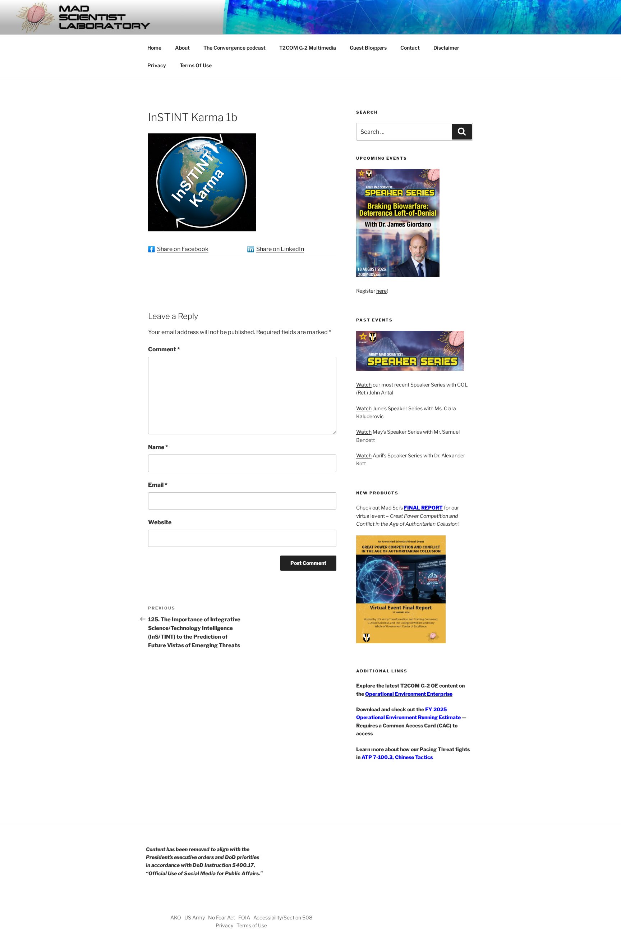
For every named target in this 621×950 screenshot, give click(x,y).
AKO (175, 917)
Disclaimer (446, 48)
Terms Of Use (196, 65)
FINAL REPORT (423, 507)
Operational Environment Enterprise (408, 694)
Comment (164, 349)
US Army (194, 917)
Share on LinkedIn (280, 249)
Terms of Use (251, 925)
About (182, 48)
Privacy (156, 65)
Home (154, 48)
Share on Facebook (182, 249)
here (381, 291)
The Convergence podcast (234, 48)
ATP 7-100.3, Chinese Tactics (397, 757)
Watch (364, 385)
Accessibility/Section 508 (282, 917)
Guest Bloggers (368, 48)
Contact (410, 48)
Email (157, 484)
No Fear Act (221, 917)
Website (159, 522)
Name (158, 447)
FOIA (244, 917)
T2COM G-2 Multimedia (307, 48)
